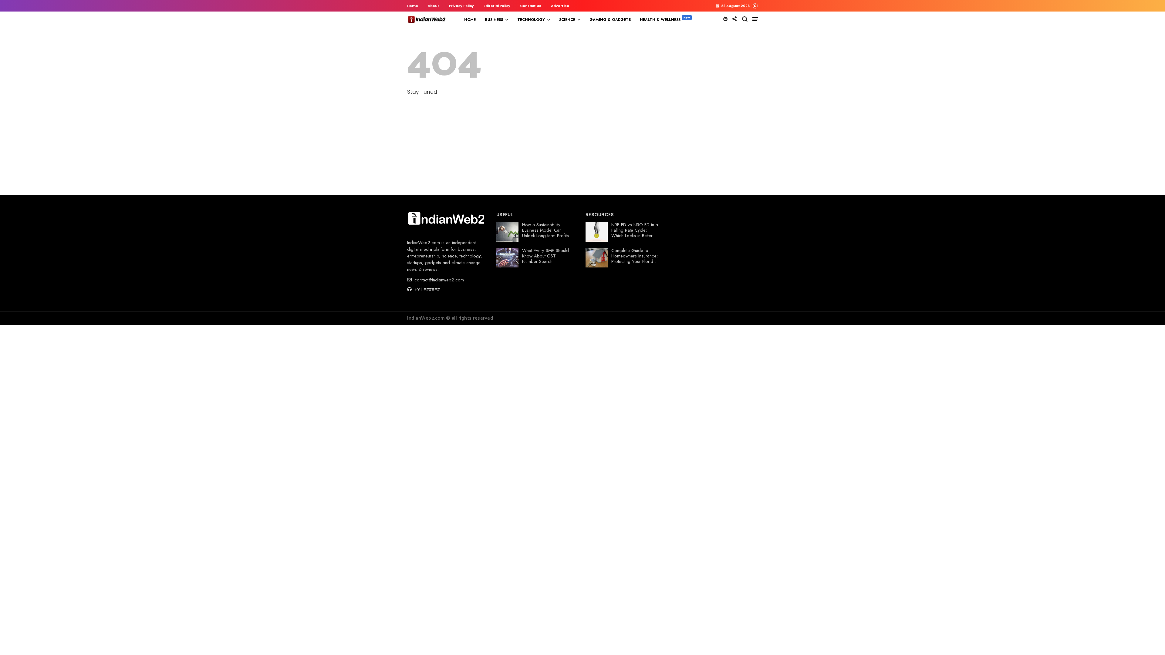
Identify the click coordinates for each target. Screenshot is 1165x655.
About (433, 5)
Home (412, 5)
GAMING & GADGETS (610, 19)
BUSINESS (494, 19)
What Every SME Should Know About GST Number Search (545, 256)
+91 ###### (426, 289)
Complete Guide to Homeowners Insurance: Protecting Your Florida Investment (634, 258)
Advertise (560, 5)
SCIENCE (567, 19)
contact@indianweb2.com (438, 280)
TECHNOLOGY (531, 19)
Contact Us (530, 5)
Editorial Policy (497, 5)
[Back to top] (1150, 640)
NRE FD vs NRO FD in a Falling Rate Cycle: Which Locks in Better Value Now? (634, 232)
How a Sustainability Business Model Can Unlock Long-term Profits (545, 230)
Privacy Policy (461, 5)
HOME (470, 19)
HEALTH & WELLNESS (660, 19)
